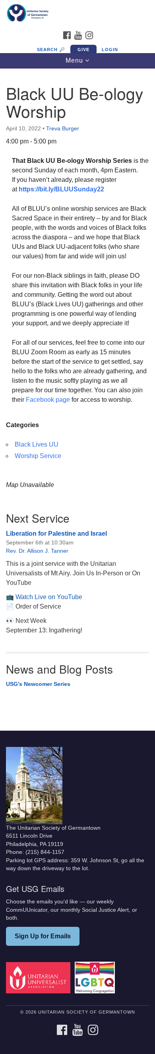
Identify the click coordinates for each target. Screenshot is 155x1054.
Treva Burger (62, 128)
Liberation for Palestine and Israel (56, 533)
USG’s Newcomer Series (38, 684)
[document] (77, 394)
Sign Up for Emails (43, 936)
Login (110, 49)
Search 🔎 (51, 49)
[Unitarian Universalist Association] (39, 977)
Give (83, 49)
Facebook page (48, 399)
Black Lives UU (36, 444)
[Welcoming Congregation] (96, 977)
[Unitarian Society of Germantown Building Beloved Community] (77, 13)
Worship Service (38, 456)
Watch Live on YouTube (48, 597)
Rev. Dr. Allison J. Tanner (37, 551)
